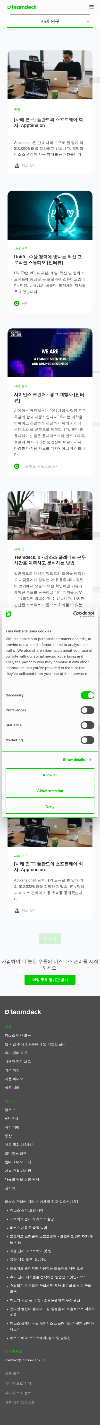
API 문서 (11, 1119)
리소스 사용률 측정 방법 (28, 1228)
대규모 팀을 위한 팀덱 (22, 1179)
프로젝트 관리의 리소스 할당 (32, 1219)
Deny (50, 807)
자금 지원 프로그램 (20, 1403)
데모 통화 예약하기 (20, 1145)
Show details (74, 760)
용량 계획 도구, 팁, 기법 (28, 1260)
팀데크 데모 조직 (18, 1162)
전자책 (10, 1188)
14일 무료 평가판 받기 (50, 980)
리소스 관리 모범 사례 (27, 1210)
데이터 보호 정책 (18, 1383)
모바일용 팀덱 (16, 1153)
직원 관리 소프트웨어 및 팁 (31, 1251)
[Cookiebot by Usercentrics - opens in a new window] (73, 614)
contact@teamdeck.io (25, 1360)
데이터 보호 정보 (18, 1393)
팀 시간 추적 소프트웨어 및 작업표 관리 (35, 1044)
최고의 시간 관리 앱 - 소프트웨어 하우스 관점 (45, 1300)
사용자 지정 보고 (18, 1062)
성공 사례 (12, 1088)
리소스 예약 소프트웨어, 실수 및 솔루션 (40, 1338)
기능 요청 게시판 (18, 1171)
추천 (17, 109)
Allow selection (50, 791)
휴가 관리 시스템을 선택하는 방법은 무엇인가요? (47, 1277)
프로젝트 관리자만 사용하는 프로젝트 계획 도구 (46, 1268)
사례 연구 (50, 21)
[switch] (87, 710)
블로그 (10, 1110)
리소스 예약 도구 (18, 1035)
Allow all (50, 775)
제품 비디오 (14, 1079)
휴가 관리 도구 (16, 1053)
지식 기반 (12, 1127)
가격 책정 (12, 1070)
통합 (8, 1136)
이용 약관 (12, 1374)
